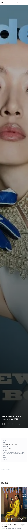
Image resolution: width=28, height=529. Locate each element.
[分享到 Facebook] (8, 424)
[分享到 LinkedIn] (12, 424)
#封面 (3, 469)
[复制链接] (19, 424)
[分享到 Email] (17, 424)
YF (2, 2)
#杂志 (8, 469)
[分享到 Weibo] (15, 424)
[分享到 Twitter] (10, 424)
